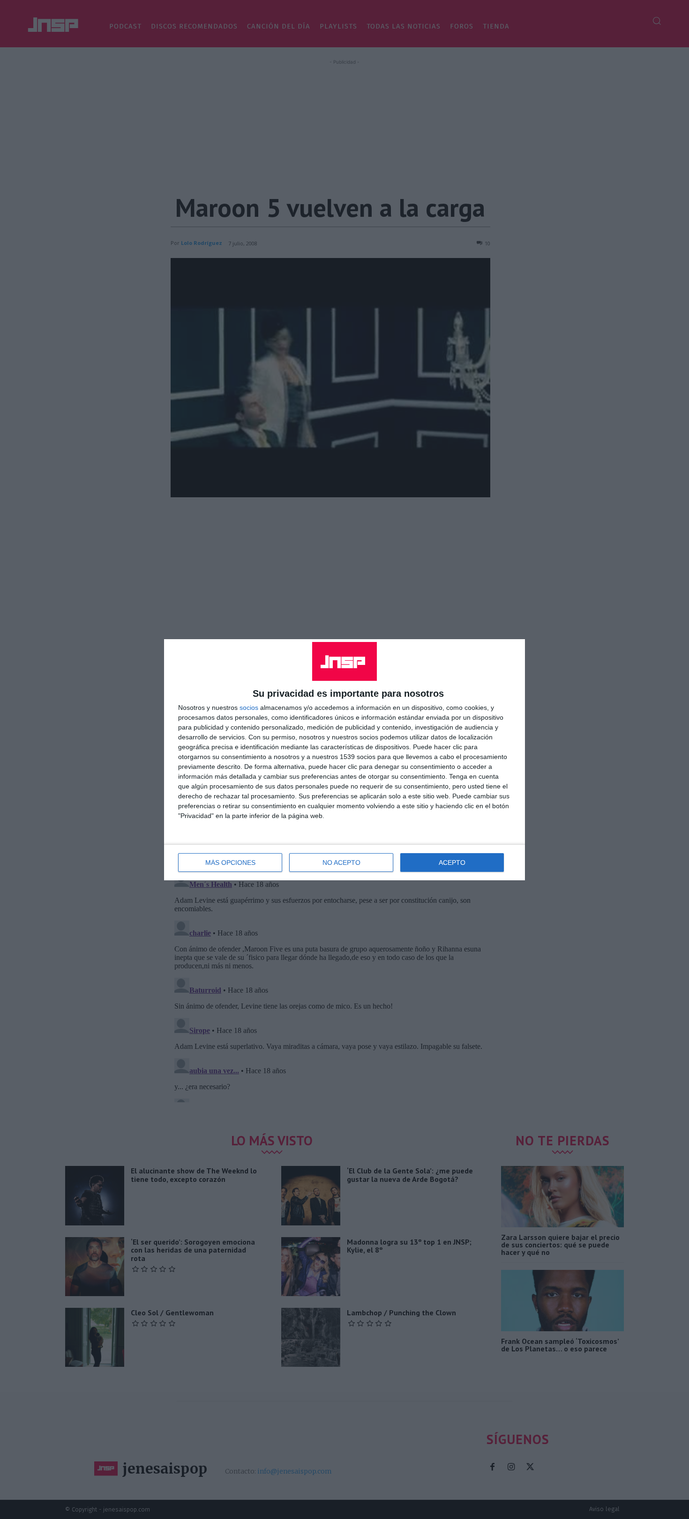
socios (249, 707)
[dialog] (344, 759)
